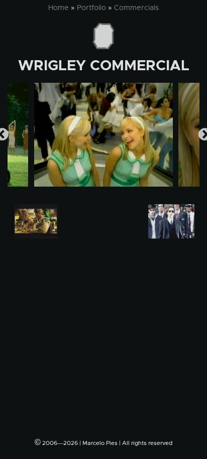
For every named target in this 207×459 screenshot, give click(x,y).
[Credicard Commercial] (171, 221)
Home (58, 8)
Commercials (136, 8)
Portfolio (91, 8)
